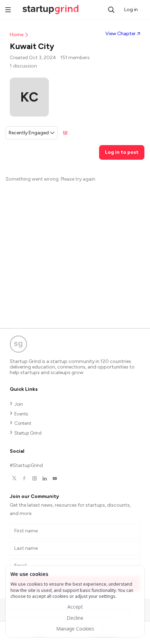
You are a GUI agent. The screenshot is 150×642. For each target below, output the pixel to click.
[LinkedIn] (44, 478)
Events (21, 414)
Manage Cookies (75, 628)
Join (18, 404)
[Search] (111, 10)
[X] (14, 478)
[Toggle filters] (65, 133)
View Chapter (120, 34)
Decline (75, 618)
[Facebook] (24, 478)
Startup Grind (28, 433)
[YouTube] (54, 478)
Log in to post (121, 152)
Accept (75, 606)
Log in (131, 10)
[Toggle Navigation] (8, 10)
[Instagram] (34, 478)
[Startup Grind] (75, 345)
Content (22, 423)
